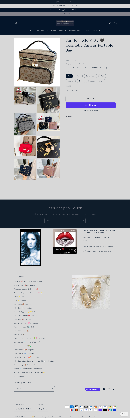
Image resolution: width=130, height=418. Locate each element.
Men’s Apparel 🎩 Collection (24, 285)
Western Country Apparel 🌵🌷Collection (29, 338)
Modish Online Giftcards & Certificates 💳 (29, 372)
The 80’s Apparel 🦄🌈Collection (26, 357)
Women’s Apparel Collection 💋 (26, 289)
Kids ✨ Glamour (20, 300)
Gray (78, 76)
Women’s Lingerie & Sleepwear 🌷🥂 (28, 293)
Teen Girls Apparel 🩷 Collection (26, 323)
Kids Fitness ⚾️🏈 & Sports (24, 350)
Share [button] (70, 117)
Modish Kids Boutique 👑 (26, 417)
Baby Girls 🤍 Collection (23, 308)
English (41, 409)
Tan (69, 76)
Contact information (100, 417)
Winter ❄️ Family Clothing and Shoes (28, 369)
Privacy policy (63, 417)
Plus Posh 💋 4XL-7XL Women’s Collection (30, 281)
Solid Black (90, 76)
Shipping (68, 64)
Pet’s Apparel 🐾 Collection (24, 353)
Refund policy (52, 417)
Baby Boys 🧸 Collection (23, 304)
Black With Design (95, 81)
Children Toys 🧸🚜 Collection (25, 365)
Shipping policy (87, 417)
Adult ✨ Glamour (20, 297)
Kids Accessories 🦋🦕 (22, 346)
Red (102, 76)
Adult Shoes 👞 (19, 334)
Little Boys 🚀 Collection (23, 319)
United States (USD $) (23, 409)
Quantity (69, 86)
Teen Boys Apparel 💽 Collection (26, 327)
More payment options (91, 110)
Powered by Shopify (40, 417)
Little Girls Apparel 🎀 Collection (26, 315)
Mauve (70, 81)
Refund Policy (19, 376)
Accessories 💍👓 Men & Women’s (27, 342)
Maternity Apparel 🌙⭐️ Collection (27, 312)
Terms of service (75, 417)
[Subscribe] (82, 220)
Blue (81, 81)
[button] (16, 23)
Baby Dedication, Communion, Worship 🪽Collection (34, 361)
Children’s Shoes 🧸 (21, 331)
